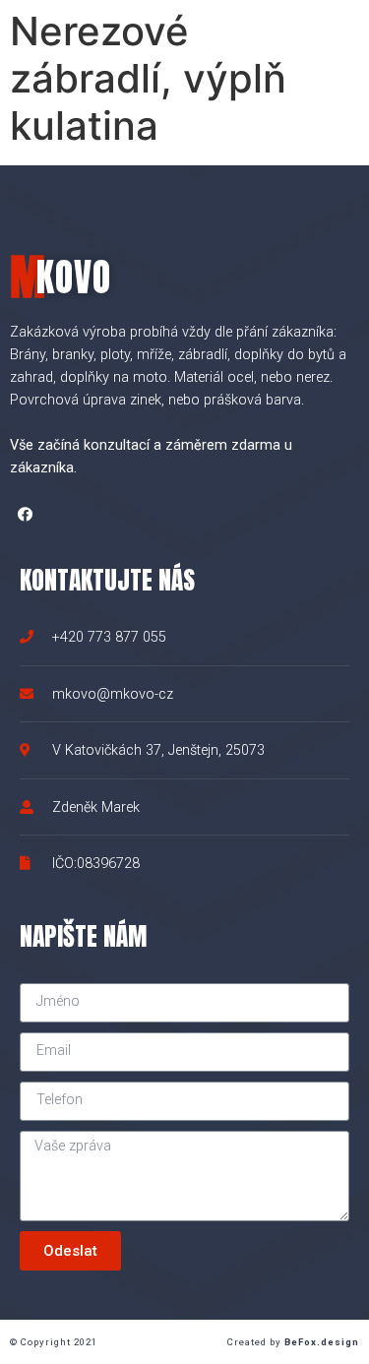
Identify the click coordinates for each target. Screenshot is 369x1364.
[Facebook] (24, 513)
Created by (293, 1341)
